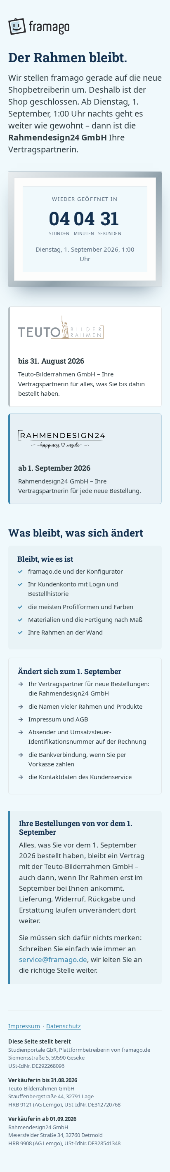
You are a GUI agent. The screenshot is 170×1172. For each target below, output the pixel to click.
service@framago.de (53, 959)
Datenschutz (63, 1026)
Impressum (24, 1026)
